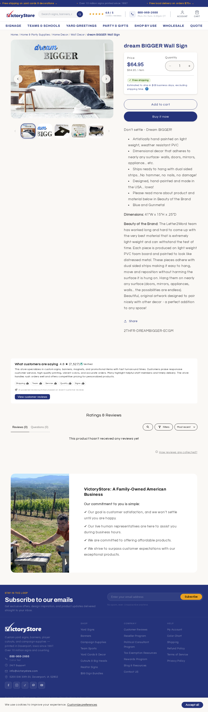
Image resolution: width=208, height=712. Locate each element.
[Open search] (148, 427)
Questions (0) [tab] (39, 427)
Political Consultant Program (136, 644)
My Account (174, 629)
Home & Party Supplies (35, 34)
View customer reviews (32, 396)
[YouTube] (41, 685)
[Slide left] (18, 78)
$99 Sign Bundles (92, 673)
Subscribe (191, 596)
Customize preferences (82, 704)
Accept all (192, 704)
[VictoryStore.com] (20, 14)
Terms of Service (177, 654)
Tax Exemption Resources (140, 653)
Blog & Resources (135, 665)
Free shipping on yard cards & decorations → (29, 3)
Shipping (173, 642)
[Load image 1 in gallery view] (28, 131)
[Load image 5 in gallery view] (96, 131)
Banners (86, 636)
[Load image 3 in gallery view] (62, 131)
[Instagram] (16, 685)
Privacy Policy (176, 660)
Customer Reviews (135, 629)
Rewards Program (135, 659)
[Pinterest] (33, 685)
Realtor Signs (89, 667)
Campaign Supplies (93, 642)
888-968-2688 (19, 656)
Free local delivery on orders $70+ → (171, 3)
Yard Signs (87, 629)
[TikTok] (25, 685)
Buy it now (160, 116)
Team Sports (89, 648)
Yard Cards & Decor (93, 654)
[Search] (80, 14)
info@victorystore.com (24, 671)
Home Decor (60, 34)
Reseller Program (135, 636)
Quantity (171, 57)
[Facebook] (8, 685)
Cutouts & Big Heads (94, 660)
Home (14, 34)
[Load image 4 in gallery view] (79, 131)
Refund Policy (176, 648)
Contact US (131, 671)
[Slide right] (106, 78)
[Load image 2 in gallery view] (45, 131)
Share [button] (133, 321)
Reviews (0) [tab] (20, 427)
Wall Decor (78, 34)
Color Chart (174, 636)
